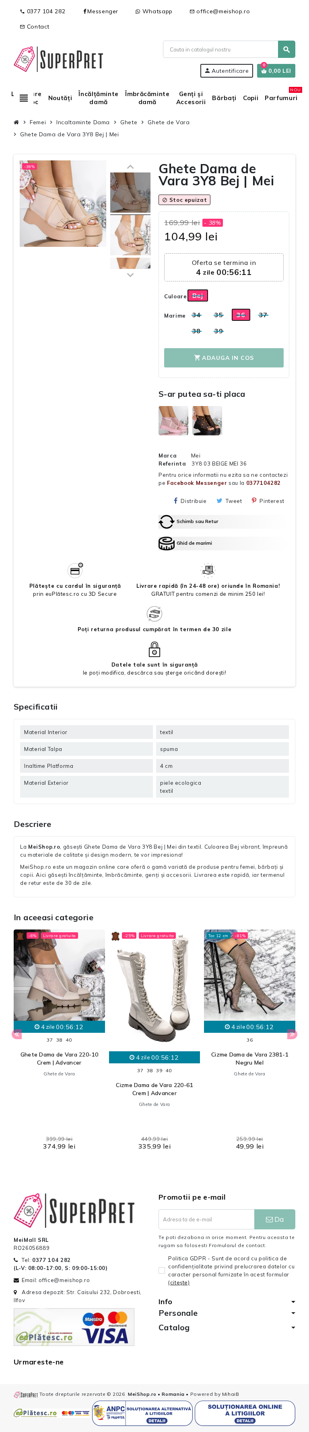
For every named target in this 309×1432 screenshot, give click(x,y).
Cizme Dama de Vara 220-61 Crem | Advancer (154, 1089)
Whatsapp (156, 11)
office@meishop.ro (220, 11)
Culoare (172, 296)
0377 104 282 (42, 11)
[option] (59, 1042)
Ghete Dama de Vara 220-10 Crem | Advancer (59, 1058)
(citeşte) (179, 1282)
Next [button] (292, 1034)
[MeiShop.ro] (58, 58)
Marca (168, 455)
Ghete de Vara (59, 1074)
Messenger (102, 11)
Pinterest (272, 501)
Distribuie (193, 501)
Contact (34, 26)
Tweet (234, 501)
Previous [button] (17, 1034)
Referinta (172, 463)
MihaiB (230, 1394)
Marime (172, 315)
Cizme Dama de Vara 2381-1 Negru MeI (249, 1058)
